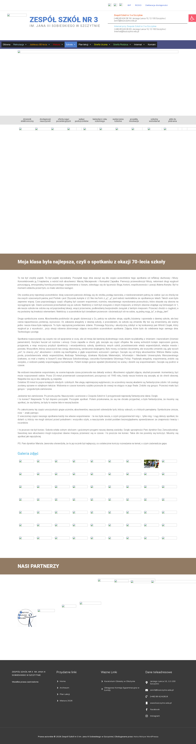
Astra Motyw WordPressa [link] (145, 736)
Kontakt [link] (152, 44)
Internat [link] (138, 44)
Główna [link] (6, 44)
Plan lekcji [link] (83, 44)
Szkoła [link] (69, 44)
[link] (192, 18)
